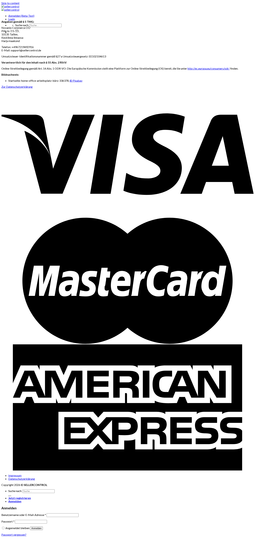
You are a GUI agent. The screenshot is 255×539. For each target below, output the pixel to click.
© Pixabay (76, 80)
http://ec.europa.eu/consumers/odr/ (209, 68)
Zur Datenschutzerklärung (17, 86)
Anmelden (36, 528)
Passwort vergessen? (13, 534)
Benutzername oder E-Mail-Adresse (23, 514)
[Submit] (9, 495)
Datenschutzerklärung (21, 478)
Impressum (15, 475)
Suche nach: (22, 25)
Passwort (7, 521)
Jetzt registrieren (19, 498)
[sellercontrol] (10, 8)
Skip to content (10, 3)
